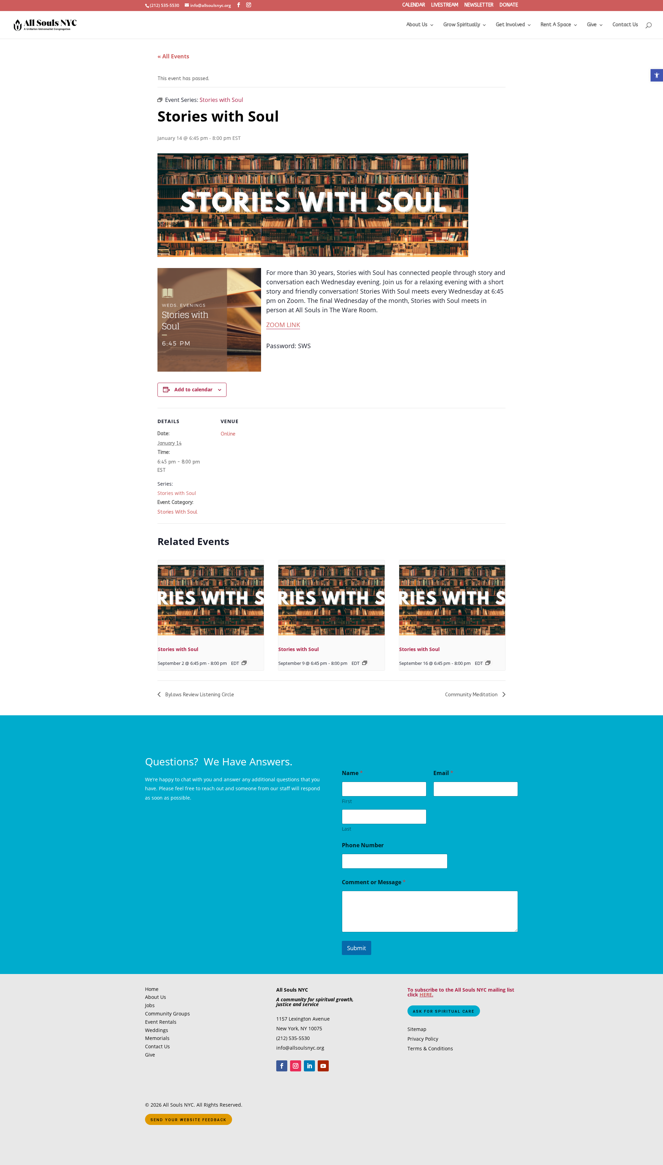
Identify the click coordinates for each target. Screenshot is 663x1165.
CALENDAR (413, 5)
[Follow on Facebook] (281, 1065)
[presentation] (211, 600)
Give (592, 25)
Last (346, 829)
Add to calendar (193, 389)
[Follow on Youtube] (323, 1065)
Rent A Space (556, 25)
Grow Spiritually (461, 25)
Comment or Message (374, 882)
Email (443, 773)
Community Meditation (472, 695)
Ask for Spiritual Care (443, 1011)
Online (228, 434)
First (347, 801)
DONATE (509, 5)
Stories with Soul (176, 493)
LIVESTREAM (444, 5)
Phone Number (363, 845)
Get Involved (510, 25)
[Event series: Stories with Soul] (244, 663)
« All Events (173, 56)
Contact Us (625, 25)
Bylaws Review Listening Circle (199, 695)
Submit (356, 948)
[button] (657, 75)
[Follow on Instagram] (295, 1065)
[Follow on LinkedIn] (309, 1065)
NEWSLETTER (478, 5)
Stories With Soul (177, 512)
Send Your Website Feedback (189, 1120)
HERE (426, 994)
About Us (416, 25)
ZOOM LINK (283, 325)
